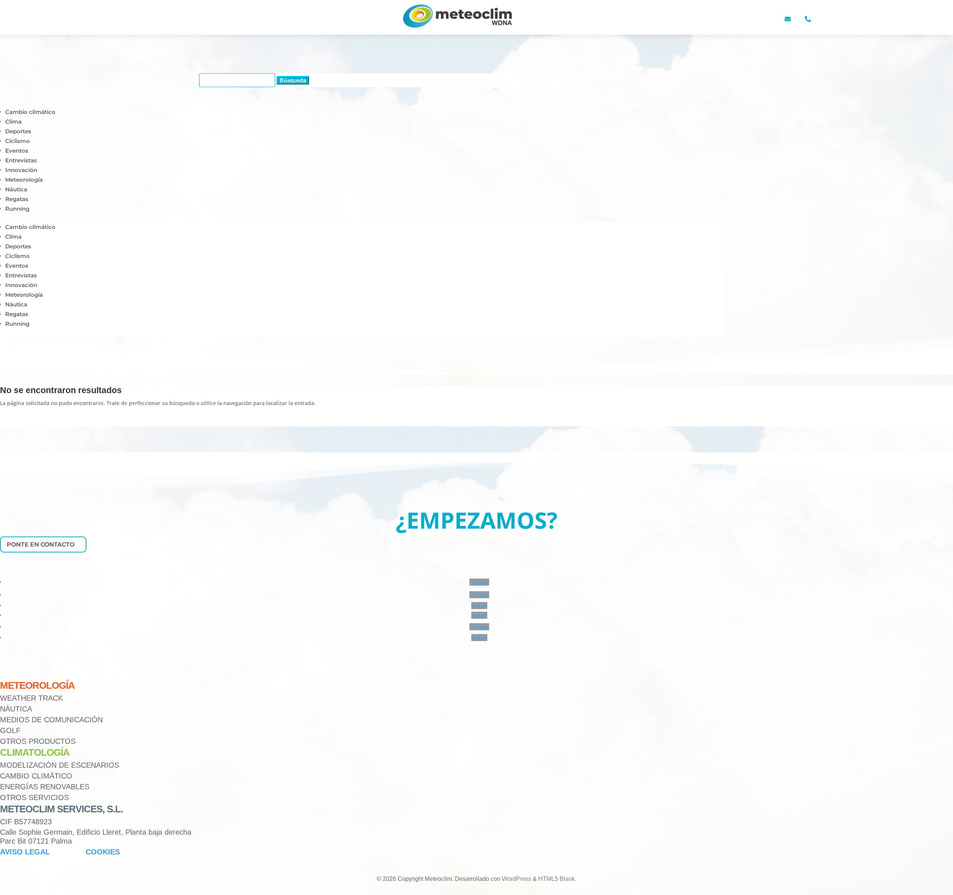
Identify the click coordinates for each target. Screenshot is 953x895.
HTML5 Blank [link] (556, 879)
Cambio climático (30, 111)
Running (17, 208)
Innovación (21, 169)
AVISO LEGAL (25, 852)
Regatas (16, 199)
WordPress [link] (516, 879)
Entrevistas (21, 160)
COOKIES (103, 852)
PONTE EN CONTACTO (40, 544)
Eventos (16, 150)
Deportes (18, 131)
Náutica (16, 189)
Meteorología (24, 179)
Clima (13, 121)
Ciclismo (17, 140)
